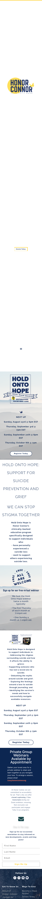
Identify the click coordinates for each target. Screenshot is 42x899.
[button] (21, 348)
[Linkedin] (23, 877)
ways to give (29, 887)
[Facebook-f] (18, 877)
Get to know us (10, 887)
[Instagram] (14, 877)
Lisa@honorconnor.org (16, 780)
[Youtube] (27, 877)
